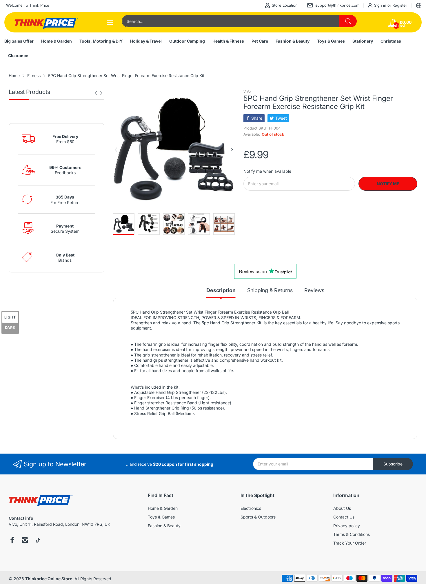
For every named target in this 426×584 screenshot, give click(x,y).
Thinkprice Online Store (48, 578)
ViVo (247, 91)
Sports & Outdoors (258, 516)
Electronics (251, 508)
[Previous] (101, 93)
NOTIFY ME (388, 183)
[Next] (96, 93)
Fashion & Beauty (164, 525)
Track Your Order (349, 543)
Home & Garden (163, 508)
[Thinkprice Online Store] (46, 22)
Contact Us (343, 516)
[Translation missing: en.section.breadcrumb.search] (348, 21)
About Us (342, 508)
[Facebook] (12, 541)
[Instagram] (24, 541)
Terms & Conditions (351, 534)
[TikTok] (37, 541)
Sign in (380, 5)
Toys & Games (161, 516)
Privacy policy (346, 525)
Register (399, 5)
